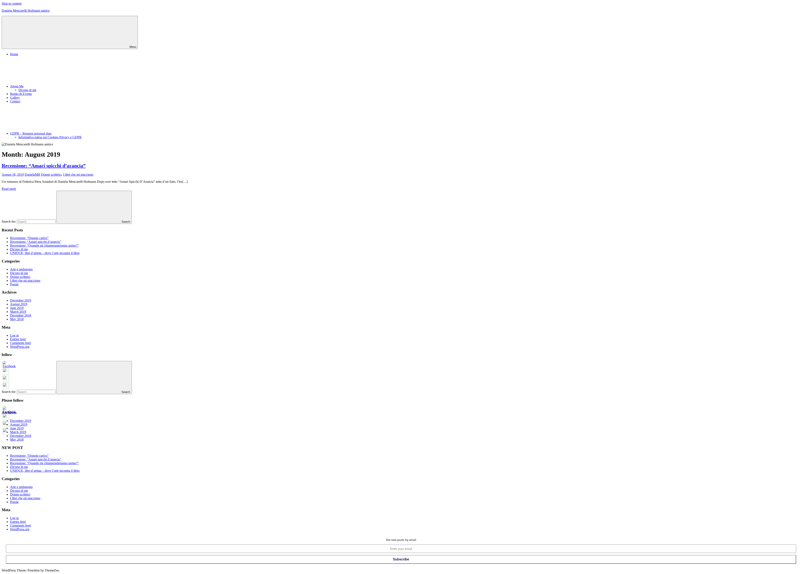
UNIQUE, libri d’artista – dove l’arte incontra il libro (45, 253)
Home (14, 54)
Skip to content (12, 3)
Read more (9, 188)
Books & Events (21, 94)
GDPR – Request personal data (30, 133)
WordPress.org (19, 346)
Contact (15, 101)
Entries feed (18, 339)
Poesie (14, 284)
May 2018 (17, 319)
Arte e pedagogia (21, 269)
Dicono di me (27, 90)
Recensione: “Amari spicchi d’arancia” (44, 165)
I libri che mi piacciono (78, 174)
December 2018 (20, 315)
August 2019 (18, 304)
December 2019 (20, 300)
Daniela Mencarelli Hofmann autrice (26, 10)
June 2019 (17, 308)
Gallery (15, 97)
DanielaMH (32, 174)
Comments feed (20, 343)
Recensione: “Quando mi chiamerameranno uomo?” (44, 245)
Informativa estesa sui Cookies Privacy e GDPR (50, 137)
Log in (14, 335)
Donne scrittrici (51, 174)
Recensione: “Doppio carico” (29, 238)
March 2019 (18, 311)
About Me (17, 86)
